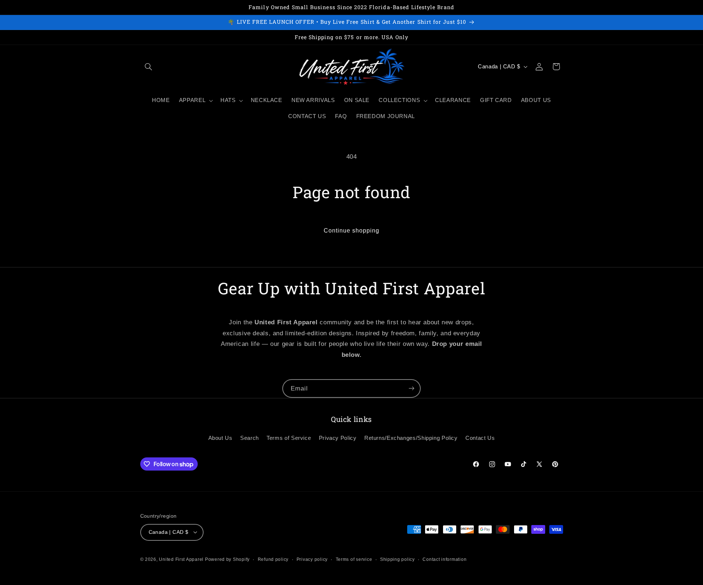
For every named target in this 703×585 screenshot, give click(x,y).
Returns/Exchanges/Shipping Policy (411, 438)
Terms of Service (289, 438)
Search (249, 438)
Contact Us (480, 438)
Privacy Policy (338, 438)
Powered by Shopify (227, 559)
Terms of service (354, 559)
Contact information (444, 559)
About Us (220, 438)
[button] (148, 66)
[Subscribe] (411, 388)
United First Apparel (182, 559)
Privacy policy (312, 559)
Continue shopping (352, 230)
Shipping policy (397, 559)
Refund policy (273, 559)
